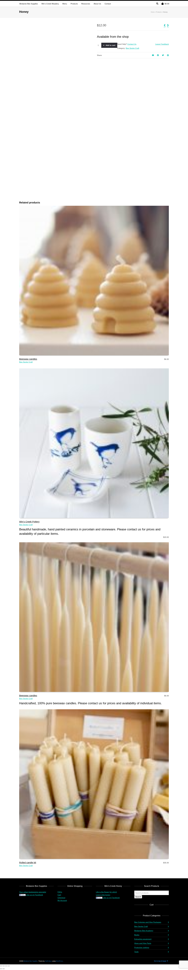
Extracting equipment (142, 939)
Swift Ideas (48, 961)
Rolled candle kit (27, 862)
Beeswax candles (28, 359)
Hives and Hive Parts (142, 943)
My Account (62, 900)
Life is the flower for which (106, 892)
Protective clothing (141, 947)
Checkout (61, 898)
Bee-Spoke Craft (132, 48)
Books (136, 935)
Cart (59, 895)
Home (152, 12)
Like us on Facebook (34, 895)
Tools (136, 952)
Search (138, 897)
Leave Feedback (162, 44)
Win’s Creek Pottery (29, 521)
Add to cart (110, 45)
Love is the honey (103, 895)
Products (159, 12)
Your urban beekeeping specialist (32, 892)
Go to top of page (160, 961)
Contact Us (131, 44)
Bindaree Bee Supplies (31, 961)
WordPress (59, 961)
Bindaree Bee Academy (143, 931)
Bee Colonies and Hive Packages (147, 922)
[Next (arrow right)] (4, 968)
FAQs (60, 892)
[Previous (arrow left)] (1, 968)
